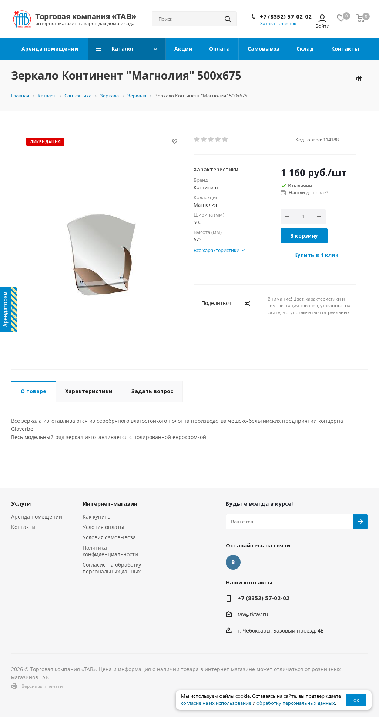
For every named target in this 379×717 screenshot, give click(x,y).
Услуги (21, 503)
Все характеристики (216, 250)
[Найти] (228, 18)
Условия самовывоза (109, 537)
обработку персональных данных (295, 703)
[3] (211, 140)
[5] (225, 140)
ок (356, 700)
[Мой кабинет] (322, 19)
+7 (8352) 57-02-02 (286, 16)
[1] (197, 140)
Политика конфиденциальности (110, 551)
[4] (218, 140)
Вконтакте (233, 562)
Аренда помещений (36, 516)
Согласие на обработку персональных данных (112, 568)
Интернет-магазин (110, 503)
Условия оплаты (103, 526)
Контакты (23, 526)
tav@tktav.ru (253, 614)
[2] (204, 140)
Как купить (96, 516)
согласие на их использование (216, 703)
